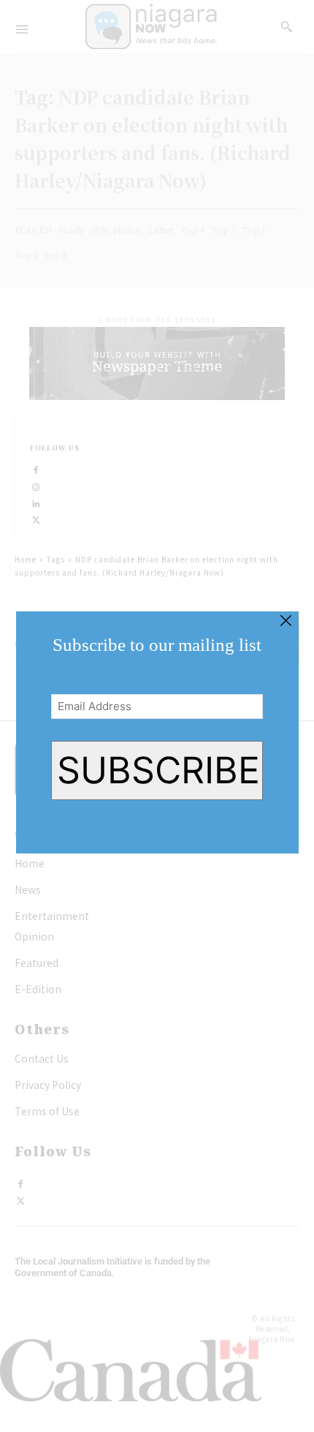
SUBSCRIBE (158, 770)
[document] (157, 716)
